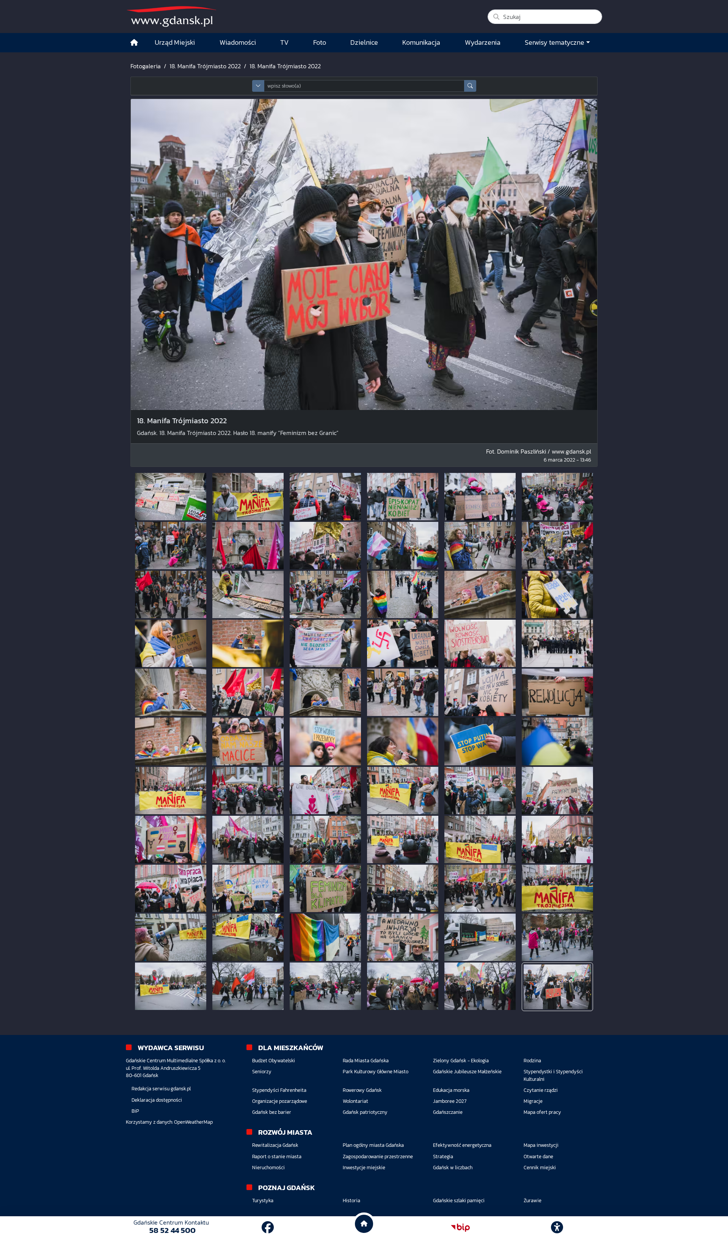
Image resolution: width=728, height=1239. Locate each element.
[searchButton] (470, 86)
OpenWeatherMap (193, 1122)
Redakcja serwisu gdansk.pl (161, 1088)
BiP (135, 1111)
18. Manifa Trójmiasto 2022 (205, 66)
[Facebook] (268, 1228)
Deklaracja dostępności (157, 1100)
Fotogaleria (145, 66)
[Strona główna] (134, 42)
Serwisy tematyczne (554, 42)
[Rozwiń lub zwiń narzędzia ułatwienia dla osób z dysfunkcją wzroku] (557, 1227)
